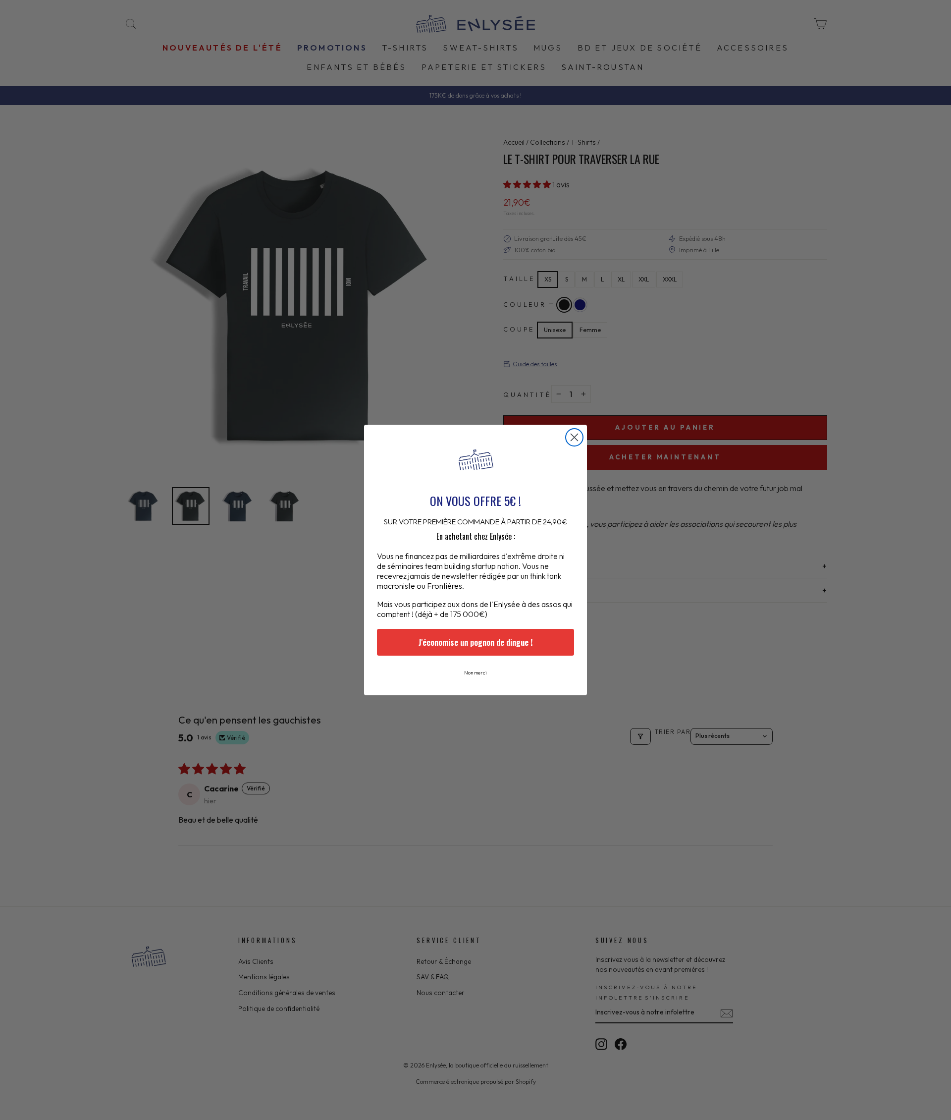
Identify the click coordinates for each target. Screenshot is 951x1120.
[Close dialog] (574, 437)
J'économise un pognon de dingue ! (475, 642)
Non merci (475, 673)
